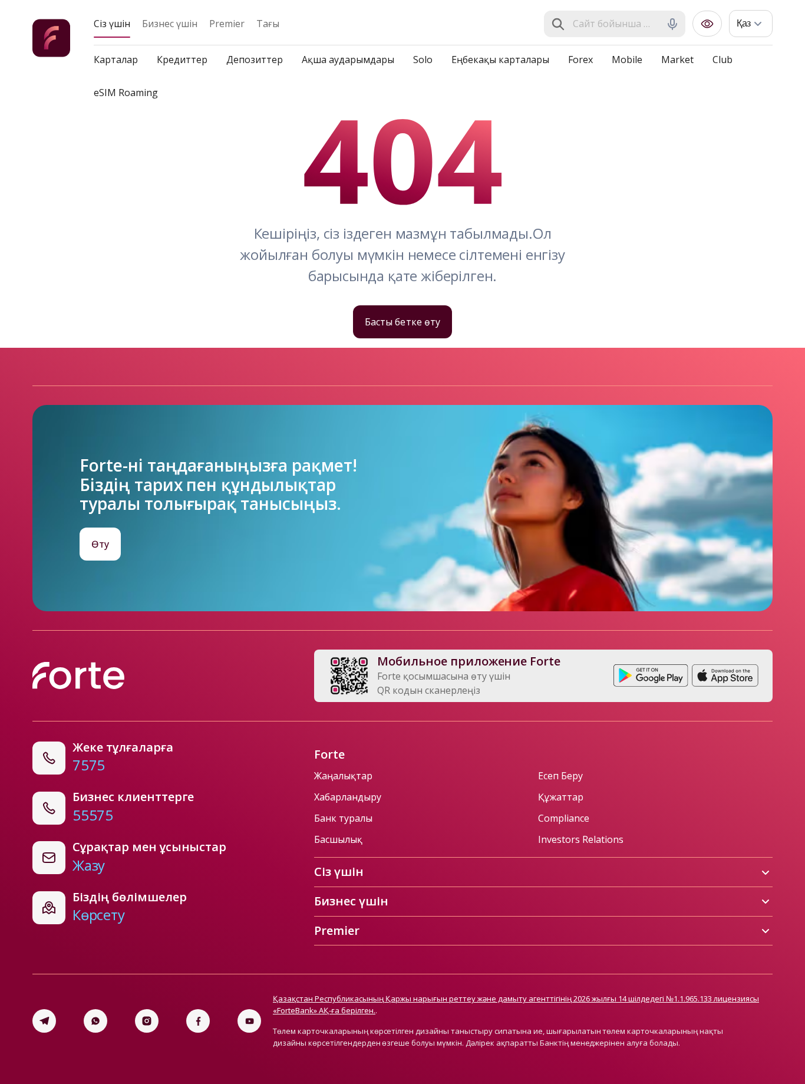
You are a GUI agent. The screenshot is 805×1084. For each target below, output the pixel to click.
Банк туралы (343, 818)
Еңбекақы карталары (500, 59)
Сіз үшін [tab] (112, 23)
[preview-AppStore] (725, 675)
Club (722, 59)
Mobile (627, 59)
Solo (423, 59)
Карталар (116, 59)
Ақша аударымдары (348, 59)
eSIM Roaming (126, 92)
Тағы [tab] (267, 23)
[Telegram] (44, 1021)
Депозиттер (254, 59)
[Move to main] (51, 40)
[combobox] (616, 24)
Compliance (563, 818)
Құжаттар (560, 796)
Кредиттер (182, 59)
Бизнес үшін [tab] (169, 23)
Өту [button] (100, 544)
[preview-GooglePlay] (650, 675)
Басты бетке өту (402, 321)
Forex (580, 59)
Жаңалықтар (343, 775)
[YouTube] (249, 1021)
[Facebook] (198, 1021)
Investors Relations (580, 839)
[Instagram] (147, 1021)
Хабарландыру (347, 796)
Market (677, 59)
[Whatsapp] (95, 1021)
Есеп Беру (560, 775)
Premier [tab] (227, 23)
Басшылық (338, 839)
